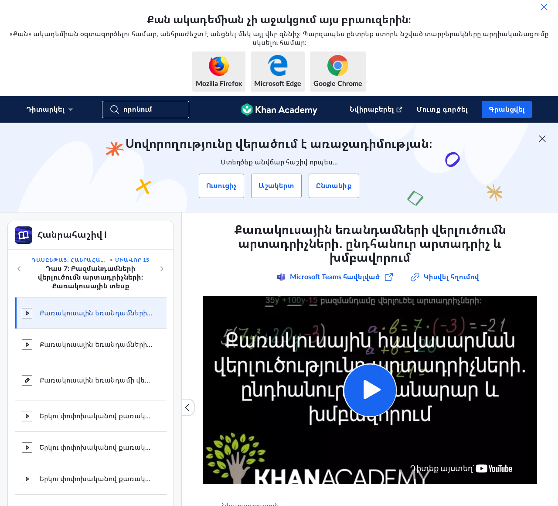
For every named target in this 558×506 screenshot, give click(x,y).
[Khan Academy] (279, 109)
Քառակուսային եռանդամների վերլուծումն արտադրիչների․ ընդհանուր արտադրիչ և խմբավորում (96, 313)
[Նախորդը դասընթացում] (19, 268)
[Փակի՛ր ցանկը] (188, 407)
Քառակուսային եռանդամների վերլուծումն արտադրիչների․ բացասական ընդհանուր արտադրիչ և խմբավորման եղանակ (96, 344)
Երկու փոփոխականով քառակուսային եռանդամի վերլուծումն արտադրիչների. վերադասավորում (96, 447)
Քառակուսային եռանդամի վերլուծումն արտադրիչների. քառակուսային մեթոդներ (96, 380)
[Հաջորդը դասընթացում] (162, 268)
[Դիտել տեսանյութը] (370, 390)
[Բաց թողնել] (544, 7)
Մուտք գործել (442, 109)
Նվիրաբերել (372, 109)
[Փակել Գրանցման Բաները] (542, 138)
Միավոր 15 (132, 260)
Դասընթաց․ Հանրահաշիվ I (70, 260)
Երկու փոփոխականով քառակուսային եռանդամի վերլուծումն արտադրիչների (96, 416)
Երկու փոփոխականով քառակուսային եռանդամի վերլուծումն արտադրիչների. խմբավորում (96, 478)
